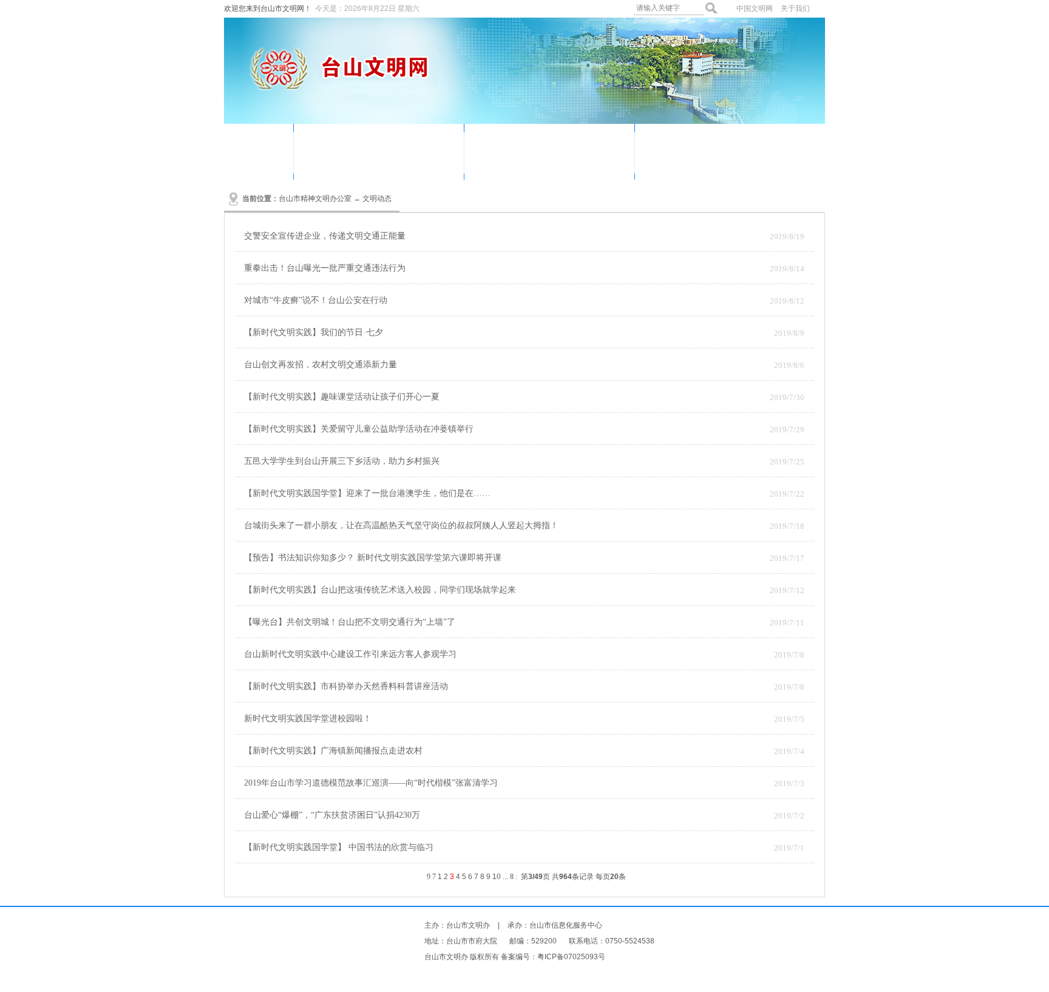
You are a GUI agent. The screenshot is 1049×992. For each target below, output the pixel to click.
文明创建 (388, 161)
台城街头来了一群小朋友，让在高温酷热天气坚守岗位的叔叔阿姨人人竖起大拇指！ (401, 525)
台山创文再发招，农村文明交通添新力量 (320, 364)
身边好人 (672, 143)
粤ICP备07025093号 (571, 957)
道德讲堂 (502, 143)
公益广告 (331, 161)
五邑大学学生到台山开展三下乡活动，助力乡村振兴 (342, 461)
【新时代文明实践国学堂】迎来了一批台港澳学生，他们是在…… (367, 493)
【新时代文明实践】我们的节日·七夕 (313, 332)
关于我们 (795, 8)
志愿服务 (388, 143)
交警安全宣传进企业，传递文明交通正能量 (325, 235)
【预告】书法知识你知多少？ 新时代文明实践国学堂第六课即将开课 (372, 557)
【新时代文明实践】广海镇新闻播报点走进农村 (333, 750)
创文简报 (559, 161)
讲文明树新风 (739, 143)
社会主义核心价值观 (754, 161)
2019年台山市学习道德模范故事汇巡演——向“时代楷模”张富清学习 (371, 782)
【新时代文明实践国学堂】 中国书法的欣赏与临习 (338, 847)
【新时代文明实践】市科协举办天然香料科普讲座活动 (346, 686)
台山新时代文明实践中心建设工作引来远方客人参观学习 (350, 654)
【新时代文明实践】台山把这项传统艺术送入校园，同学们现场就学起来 (380, 589)
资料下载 (672, 161)
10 (496, 876)
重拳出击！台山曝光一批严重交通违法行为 (325, 268)
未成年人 (502, 161)
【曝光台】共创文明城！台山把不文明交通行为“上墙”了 (349, 622)
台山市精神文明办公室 (315, 198)
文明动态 (331, 143)
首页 (258, 149)
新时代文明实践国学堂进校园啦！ (308, 718)
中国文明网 (754, 8)
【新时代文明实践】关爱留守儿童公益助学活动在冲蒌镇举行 (359, 428)
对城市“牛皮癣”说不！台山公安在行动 (315, 300)
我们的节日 (564, 143)
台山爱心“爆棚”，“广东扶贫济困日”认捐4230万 (332, 815)
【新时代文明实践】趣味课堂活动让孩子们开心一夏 (342, 396)
